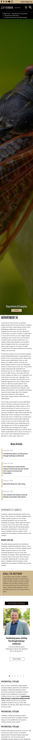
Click (16, 310)
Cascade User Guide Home (11, 15)
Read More (17, 659)
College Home (6, 13)
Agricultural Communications (20, 13)
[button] (9, 676)
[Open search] (30, 8)
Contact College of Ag (26, 2)
